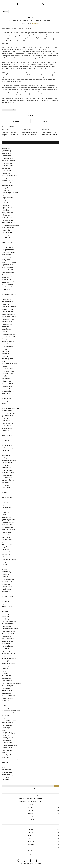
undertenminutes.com (7, 165)
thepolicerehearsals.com (7, 410)
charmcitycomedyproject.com (9, 460)
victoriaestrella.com (6, 541)
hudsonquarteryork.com (8, 703)
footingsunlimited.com (7, 641)
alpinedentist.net (6, 215)
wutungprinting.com (7, 505)
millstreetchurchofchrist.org (8, 732)
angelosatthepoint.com (7, 556)
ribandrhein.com (6, 353)
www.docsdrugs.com (7, 645)
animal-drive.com (6, 576)
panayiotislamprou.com (7, 220)
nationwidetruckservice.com (8, 536)
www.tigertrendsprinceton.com (9, 618)
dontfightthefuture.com (7, 269)
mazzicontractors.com (7, 693)
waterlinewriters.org (6, 589)
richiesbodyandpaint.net (8, 152)
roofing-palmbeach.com (7, 267)
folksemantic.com (6, 289)
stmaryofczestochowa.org (8, 469)
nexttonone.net (5, 609)
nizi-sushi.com (5, 484)
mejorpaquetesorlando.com (8, 314)
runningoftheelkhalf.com (8, 623)
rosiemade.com (5, 308)
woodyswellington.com (7, 698)
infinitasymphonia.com (7, 442)
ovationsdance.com (6, 351)
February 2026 (30, 816)
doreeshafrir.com (6, 458)
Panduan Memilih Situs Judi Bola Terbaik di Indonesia (29, 133)
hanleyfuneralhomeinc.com (8, 313)
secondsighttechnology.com (8, 328)
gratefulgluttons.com (7, 386)
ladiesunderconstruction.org (8, 244)
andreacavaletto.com (7, 370)
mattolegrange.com (6, 494)
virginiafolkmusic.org (7, 349)
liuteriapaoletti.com (6, 517)
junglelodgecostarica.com (8, 495)
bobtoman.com (5, 210)
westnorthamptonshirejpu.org (9, 229)
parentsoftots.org (6, 593)
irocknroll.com (5, 282)
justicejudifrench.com (7, 470)
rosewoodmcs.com (6, 678)
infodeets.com (5, 157)
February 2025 (30, 838)
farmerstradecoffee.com (7, 596)
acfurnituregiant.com (7, 163)
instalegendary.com (6, 190)
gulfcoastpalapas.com (7, 586)
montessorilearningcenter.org (9, 720)
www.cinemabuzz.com (7, 675)
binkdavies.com (5, 430)
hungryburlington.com (7, 477)
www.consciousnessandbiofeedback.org (11, 683)
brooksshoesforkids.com (8, 579)
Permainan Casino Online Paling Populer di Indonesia (49, 133)
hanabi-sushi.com (6, 670)
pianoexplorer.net (6, 688)
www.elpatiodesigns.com (8, 702)
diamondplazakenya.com (8, 713)
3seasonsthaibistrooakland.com (9, 363)
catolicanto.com (5, 356)
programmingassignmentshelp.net (10, 175)
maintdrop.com (5, 209)
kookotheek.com (6, 219)
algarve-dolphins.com (7, 500)
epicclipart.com (5, 205)
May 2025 (30, 829)
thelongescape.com (6, 492)
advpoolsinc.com (6, 554)
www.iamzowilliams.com (7, 685)
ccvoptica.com (5, 665)
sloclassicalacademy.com (8, 417)
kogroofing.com (6, 214)
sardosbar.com (5, 291)
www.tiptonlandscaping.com (8, 661)
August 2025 (30, 826)
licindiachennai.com (6, 153)
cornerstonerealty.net (7, 682)
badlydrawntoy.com (6, 604)
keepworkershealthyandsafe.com (10, 192)
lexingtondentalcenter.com (8, 336)
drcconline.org (5, 549)
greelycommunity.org (7, 447)
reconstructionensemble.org (8, 529)
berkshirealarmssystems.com (9, 294)
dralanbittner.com (6, 297)
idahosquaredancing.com (8, 286)
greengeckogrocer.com (7, 331)
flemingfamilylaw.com (7, 750)
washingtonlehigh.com (7, 666)
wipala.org (4, 376)
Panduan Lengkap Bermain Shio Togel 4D (30, 795)
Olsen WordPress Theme (26, 863)
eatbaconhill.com (6, 173)
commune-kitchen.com (7, 435)
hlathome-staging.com (7, 333)
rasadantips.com (6, 168)
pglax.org (4, 514)
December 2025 (30, 823)
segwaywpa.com (6, 584)
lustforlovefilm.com (6, 438)
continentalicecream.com (8, 427)
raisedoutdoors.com (7, 277)
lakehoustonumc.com (7, 606)
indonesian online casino (9, 110)
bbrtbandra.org (5, 202)
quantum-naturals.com (7, 718)
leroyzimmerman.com (7, 747)
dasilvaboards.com (6, 418)
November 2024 (30, 847)
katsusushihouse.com (7, 445)
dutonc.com (5, 490)
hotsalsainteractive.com (7, 158)
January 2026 (30, 819)
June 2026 (30, 810)
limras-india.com (6, 148)
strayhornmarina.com (7, 422)
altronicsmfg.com (6, 172)
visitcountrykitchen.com (7, 499)
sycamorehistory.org (7, 680)
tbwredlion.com (5, 715)
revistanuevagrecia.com (7, 453)
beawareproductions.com (8, 462)
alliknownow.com (6, 412)
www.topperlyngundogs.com (9, 621)
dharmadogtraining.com (8, 764)
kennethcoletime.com (7, 475)
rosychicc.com (5, 380)
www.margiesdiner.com (7, 646)
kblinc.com (4, 303)
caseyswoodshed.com (7, 561)
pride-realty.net (5, 735)
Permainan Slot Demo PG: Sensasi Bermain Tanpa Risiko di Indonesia (30, 792)
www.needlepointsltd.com (8, 650)
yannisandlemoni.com (7, 299)
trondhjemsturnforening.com (9, 712)
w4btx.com (4, 318)
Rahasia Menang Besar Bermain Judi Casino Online (30, 798)
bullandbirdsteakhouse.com (8, 651)
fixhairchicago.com (6, 562)
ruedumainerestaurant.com (8, 448)
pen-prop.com (5, 616)
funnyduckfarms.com (7, 742)
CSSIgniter (38, 863)
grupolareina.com (6, 237)
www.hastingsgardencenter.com (9, 687)
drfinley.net (4, 749)
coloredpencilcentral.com (8, 272)
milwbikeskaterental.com (8, 509)
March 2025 (30, 835)
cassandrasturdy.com (7, 390)
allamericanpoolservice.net (8, 343)
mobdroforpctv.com (6, 388)
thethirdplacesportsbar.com (8, 695)
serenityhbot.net (6, 611)
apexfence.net (5, 779)
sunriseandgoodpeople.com (8, 519)
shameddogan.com (6, 591)
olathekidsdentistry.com (7, 311)
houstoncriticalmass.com (8, 407)
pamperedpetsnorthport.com (9, 306)
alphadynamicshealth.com (8, 737)
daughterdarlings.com (7, 155)
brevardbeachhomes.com (8, 261)
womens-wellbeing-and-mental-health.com (12, 348)
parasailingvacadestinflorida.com (10, 734)
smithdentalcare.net (6, 774)
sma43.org (4, 656)
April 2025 (30, 832)
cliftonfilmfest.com (6, 274)
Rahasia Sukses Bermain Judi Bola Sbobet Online (30, 801)
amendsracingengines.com (8, 631)
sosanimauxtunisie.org (7, 212)
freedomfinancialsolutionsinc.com (10, 628)
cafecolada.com (5, 395)
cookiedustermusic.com (7, 527)
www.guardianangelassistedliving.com (11, 710)
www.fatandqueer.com (7, 635)
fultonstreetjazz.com (7, 232)
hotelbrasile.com (6, 230)
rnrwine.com (5, 752)
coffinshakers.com (6, 467)
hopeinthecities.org (6, 385)
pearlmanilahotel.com (7, 207)
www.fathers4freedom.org (8, 619)
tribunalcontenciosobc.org (8, 415)
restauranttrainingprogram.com (9, 341)
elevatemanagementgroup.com (9, 745)
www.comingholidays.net (8, 400)
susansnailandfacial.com (7, 614)
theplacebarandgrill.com (7, 551)
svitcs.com (4, 569)
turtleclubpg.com (6, 537)
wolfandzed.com (6, 671)
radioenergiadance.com (7, 217)
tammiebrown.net (6, 489)
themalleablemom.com (7, 474)
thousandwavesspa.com (7, 542)
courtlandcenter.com (7, 544)
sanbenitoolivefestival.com (8, 391)
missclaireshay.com (6, 147)
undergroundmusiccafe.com (8, 775)
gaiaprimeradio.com (6, 487)
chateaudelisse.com (6, 224)
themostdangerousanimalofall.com (10, 408)
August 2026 (30, 804)
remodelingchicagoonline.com (9, 658)
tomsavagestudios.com (7, 346)
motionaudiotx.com (6, 765)
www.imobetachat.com (7, 601)
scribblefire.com (5, 365)
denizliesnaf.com (6, 564)
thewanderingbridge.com (8, 472)
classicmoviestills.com (7, 393)
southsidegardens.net (7, 690)
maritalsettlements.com (7, 507)
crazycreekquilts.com (7, 428)
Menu (6, 11)
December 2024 (30, 844)
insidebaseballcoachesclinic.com (9, 729)
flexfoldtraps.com (6, 630)
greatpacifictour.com (7, 539)
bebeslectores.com (6, 246)
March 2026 (30, 813)
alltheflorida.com (6, 727)
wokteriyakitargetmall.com (8, 334)
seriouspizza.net (6, 571)
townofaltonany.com (7, 512)
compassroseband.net (7, 573)
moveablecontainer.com (7, 235)
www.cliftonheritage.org (7, 655)
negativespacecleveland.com (8, 516)
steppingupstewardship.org (8, 663)
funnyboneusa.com (6, 526)
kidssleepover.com (6, 177)
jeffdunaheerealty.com (7, 625)
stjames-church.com (6, 455)
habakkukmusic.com (7, 608)
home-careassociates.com (8, 368)
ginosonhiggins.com (7, 504)
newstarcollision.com (7, 324)
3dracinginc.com (6, 405)
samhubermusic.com (7, 777)
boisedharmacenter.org (7, 373)
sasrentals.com (5, 326)
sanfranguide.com (6, 401)
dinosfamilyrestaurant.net (8, 249)
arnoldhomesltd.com (7, 271)
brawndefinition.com (7, 425)
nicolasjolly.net (5, 440)
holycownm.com (6, 534)
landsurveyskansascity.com (8, 638)
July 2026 (30, 807)
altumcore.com (5, 574)
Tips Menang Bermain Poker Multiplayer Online (30, 789)
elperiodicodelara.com (7, 150)
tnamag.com (5, 578)
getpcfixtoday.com (6, 200)
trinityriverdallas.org (7, 360)
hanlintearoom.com (6, 740)
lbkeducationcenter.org (7, 358)
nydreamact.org (6, 195)
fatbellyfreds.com (6, 700)
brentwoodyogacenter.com (8, 660)
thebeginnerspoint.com (7, 398)
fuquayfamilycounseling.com (9, 755)
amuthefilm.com (6, 437)
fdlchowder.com (5, 648)
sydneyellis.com (5, 338)
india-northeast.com (7, 266)
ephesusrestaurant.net (7, 697)
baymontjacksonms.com (8, 510)
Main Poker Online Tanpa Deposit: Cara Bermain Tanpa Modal (10, 134)
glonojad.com (5, 452)
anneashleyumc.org (6, 636)
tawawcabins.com (6, 287)
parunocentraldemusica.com (8, 708)
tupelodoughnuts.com (7, 309)
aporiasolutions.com (7, 583)
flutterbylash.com (6, 739)
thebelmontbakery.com (7, 182)
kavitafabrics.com (6, 531)
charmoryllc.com (6, 403)
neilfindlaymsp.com (6, 546)
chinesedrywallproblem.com (8, 521)
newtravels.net (5, 178)
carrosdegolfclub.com (7, 254)
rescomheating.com (6, 769)
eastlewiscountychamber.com (9, 413)
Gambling (30, 17)
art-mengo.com (5, 485)
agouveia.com (5, 757)
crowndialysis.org (6, 339)
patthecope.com (6, 568)
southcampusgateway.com (8, 222)
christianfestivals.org (7, 497)
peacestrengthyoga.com (8, 626)
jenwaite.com (5, 744)
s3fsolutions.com (6, 259)
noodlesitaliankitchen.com (8, 194)
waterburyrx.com (6, 552)
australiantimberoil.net (7, 247)
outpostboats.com (6, 381)
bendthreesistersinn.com (8, 522)
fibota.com (4, 705)
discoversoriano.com (7, 396)
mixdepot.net (5, 677)
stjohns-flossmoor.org (7, 524)
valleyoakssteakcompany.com (9, 559)
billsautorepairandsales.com (8, 717)
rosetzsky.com (5, 450)
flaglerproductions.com (7, 423)
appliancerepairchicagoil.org (8, 187)
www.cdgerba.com (6, 707)
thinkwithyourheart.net (7, 279)
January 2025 (30, 841)
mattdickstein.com (6, 603)
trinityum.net (5, 692)
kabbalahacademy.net (7, 321)
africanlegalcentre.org (7, 443)
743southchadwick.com (7, 264)
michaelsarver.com (6, 329)
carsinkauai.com (6, 730)
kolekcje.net (5, 355)
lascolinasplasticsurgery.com (8, 653)
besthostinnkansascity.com (8, 772)
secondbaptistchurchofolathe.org (10, 759)
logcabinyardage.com (7, 598)
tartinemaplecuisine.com (8, 480)
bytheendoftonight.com (7, 383)
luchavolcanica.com (6, 532)
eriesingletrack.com (6, 304)
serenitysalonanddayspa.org (8, 160)
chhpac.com (5, 762)
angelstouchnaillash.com (8, 319)
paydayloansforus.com (7, 180)
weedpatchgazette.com (7, 301)
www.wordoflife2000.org (7, 284)
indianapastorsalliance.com (8, 557)
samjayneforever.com (7, 723)
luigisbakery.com (6, 668)
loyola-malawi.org (6, 378)
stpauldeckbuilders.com (7, 640)
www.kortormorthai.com (8, 633)
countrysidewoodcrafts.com (8, 185)
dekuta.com (5, 673)
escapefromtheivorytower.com (9, 262)
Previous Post (16, 121)
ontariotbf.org (5, 188)
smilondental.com (6, 323)
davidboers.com (6, 599)
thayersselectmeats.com (7, 581)
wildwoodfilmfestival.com (8, 227)
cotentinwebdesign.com (7, 240)
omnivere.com (5, 167)
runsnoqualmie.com (6, 643)
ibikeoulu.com (5, 465)
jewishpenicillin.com (6, 344)
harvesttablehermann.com (8, 252)
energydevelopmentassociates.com (10, 256)
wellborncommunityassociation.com (10, 225)
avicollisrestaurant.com (7, 547)
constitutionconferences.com (9, 566)
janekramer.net (5, 482)
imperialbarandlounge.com (8, 276)
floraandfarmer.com (6, 257)
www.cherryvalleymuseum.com (9, 239)
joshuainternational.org (7, 613)
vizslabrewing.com (6, 296)
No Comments (35, 23)
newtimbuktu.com (6, 170)
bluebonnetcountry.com (7, 204)
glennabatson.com (6, 420)
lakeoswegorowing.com (7, 754)
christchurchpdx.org (7, 432)
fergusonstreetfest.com (7, 722)
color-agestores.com (7, 375)
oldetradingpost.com (7, 242)
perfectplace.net (6, 361)
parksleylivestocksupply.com (8, 371)
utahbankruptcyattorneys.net (9, 281)
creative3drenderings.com (8, 594)
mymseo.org (5, 760)
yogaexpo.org (5, 366)
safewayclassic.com (6, 183)
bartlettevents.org (6, 234)
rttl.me (3, 767)
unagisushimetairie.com (7, 197)
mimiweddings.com (6, 770)
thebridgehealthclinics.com (8, 588)
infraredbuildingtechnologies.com (10, 251)
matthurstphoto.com (7, 725)
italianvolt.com (5, 292)
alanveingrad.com (6, 502)
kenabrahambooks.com (7, 433)
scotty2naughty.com (7, 457)
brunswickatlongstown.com (8, 479)
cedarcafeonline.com (7, 162)
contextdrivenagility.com (8, 464)
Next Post (44, 121)
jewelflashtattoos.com (7, 199)
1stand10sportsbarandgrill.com (9, 316)
